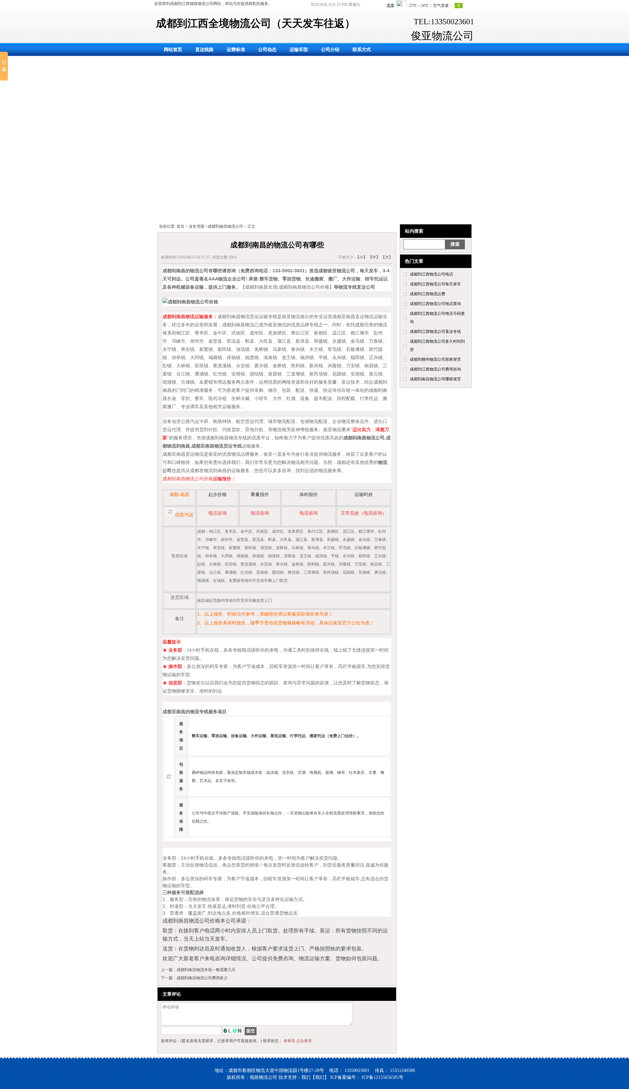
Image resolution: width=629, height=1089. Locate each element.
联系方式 (362, 49)
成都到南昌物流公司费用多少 (202, 978)
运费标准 (236, 49)
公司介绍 (330, 49)
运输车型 (299, 49)
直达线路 (204, 49)
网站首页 (173, 49)
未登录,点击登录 (297, 1041)
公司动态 (267, 49)
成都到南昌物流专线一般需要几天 (206, 969)
